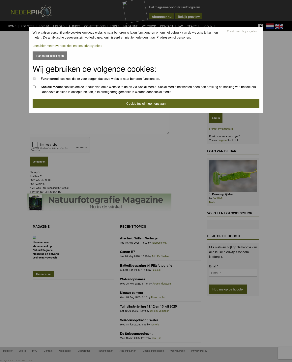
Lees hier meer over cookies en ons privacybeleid (67, 45)
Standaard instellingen (50, 55)
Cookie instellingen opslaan (242, 31)
